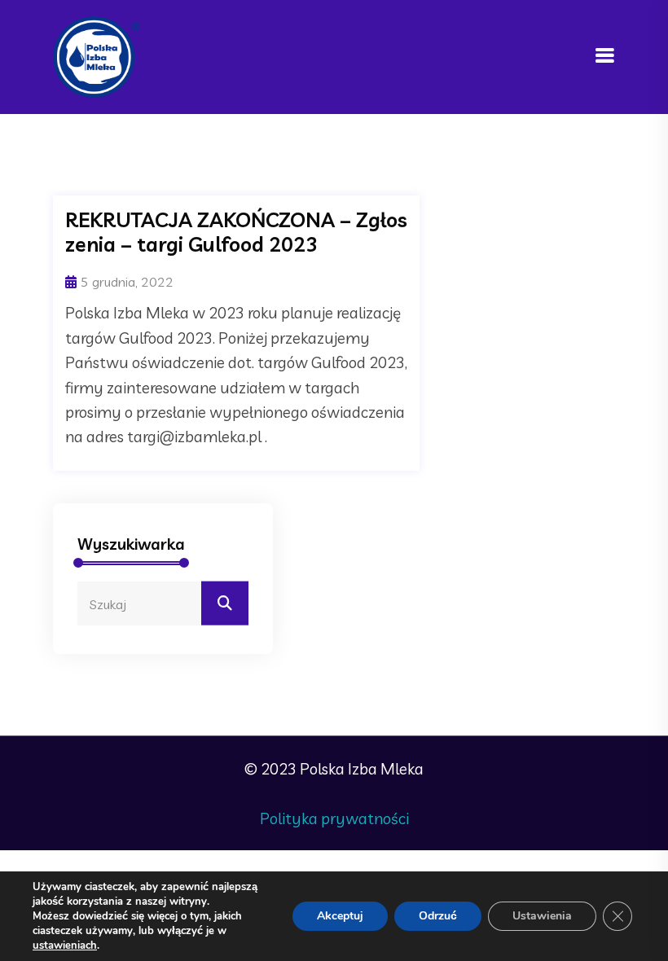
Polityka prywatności (334, 818)
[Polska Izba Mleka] (96, 55)
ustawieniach (65, 945)
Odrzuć (438, 916)
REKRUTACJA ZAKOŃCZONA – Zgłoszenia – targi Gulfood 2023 (236, 232)
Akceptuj (340, 916)
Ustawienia (542, 916)
